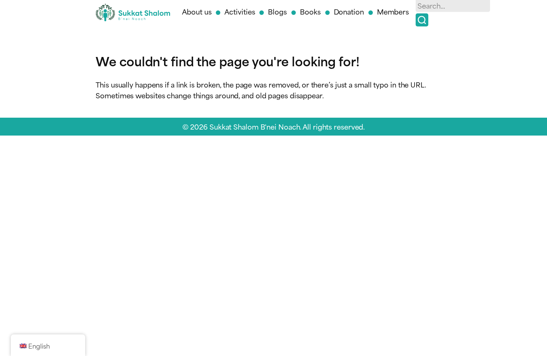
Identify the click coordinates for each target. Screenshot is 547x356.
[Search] (422, 19)
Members (393, 11)
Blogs (277, 11)
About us (196, 11)
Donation (349, 11)
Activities (239, 11)
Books (310, 11)
